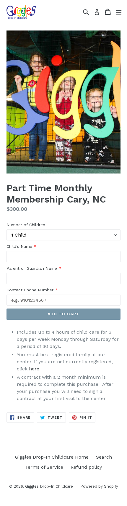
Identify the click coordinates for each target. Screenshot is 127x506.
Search (104, 457)
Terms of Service (44, 467)
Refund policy (86, 467)
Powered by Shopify (99, 486)
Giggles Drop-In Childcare (49, 486)
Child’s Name (21, 246)
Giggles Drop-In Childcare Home (52, 457)
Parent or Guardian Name (33, 268)
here (34, 369)
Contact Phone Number (32, 289)
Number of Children (25, 224)
